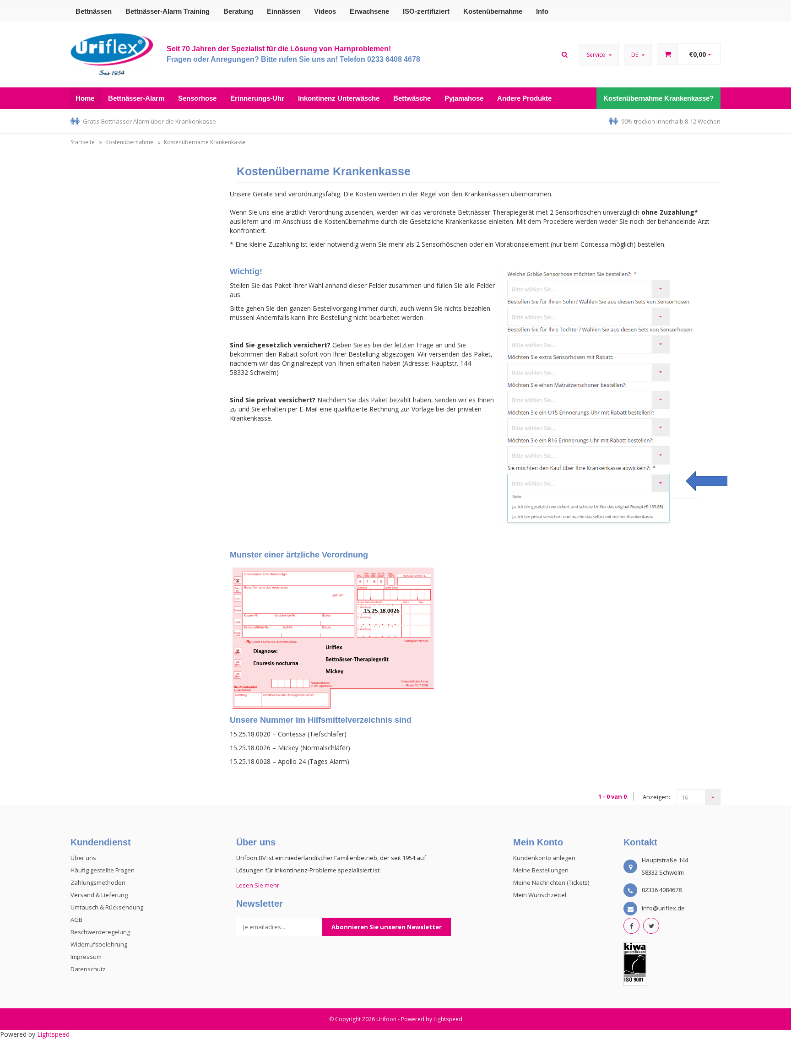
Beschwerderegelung (100, 932)
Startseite (82, 142)
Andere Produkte (524, 98)
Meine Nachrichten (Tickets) (551, 882)
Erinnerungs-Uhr (257, 98)
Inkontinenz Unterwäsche (338, 98)
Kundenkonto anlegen (544, 858)
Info (542, 11)
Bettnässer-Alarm (136, 98)
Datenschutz (88, 969)
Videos (325, 11)
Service (597, 55)
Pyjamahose (463, 98)
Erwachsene (369, 11)
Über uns (83, 858)
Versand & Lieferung (99, 895)
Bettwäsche (412, 98)
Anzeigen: (656, 797)
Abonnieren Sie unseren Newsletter (386, 927)
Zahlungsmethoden (97, 882)
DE (635, 55)
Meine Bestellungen (541, 870)
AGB (76, 919)
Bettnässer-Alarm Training (167, 11)
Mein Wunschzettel (539, 895)
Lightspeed (447, 1019)
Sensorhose (197, 98)
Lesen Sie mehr (257, 885)
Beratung (238, 11)
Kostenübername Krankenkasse (205, 142)
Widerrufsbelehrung (98, 944)
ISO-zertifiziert (426, 11)
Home (85, 98)
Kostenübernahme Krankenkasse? (658, 98)
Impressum (86, 956)
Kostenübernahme (492, 11)
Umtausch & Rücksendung (106, 907)
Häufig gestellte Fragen (102, 870)
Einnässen (283, 11)
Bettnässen (94, 11)
